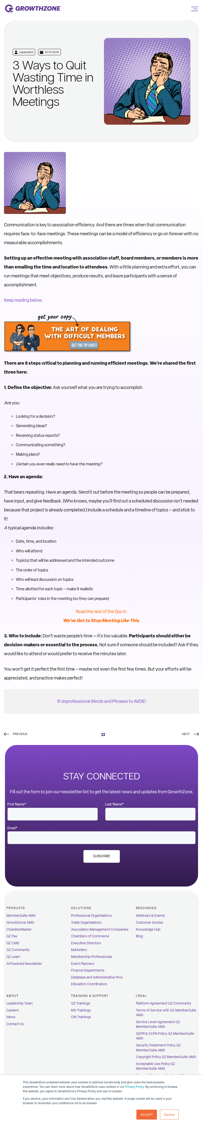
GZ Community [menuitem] (17, 950)
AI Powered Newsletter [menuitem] (24, 964)
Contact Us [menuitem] (15, 1024)
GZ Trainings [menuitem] (80, 1003)
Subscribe (101, 856)
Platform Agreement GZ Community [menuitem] (163, 1003)
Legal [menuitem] (141, 996)
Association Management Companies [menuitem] (99, 929)
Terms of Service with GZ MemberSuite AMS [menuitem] (166, 1012)
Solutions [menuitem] (81, 908)
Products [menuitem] (15, 908)
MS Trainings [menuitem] (81, 1010)
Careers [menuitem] (12, 1010)
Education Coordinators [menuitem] (89, 984)
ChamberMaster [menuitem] (19, 929)
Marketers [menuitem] (79, 950)
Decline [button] (169, 1114)
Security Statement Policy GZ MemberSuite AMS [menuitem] (158, 1047)
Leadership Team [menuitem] (19, 1003)
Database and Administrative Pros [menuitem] (97, 977)
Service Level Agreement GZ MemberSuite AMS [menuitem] (158, 1024)
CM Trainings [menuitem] (81, 1017)
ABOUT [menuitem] (12, 996)
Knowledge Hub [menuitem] (148, 929)
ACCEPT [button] (147, 1114)
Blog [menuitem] (139, 936)
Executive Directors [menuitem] (86, 943)
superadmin (26, 52)
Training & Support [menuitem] (90, 996)
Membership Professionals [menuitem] (91, 957)
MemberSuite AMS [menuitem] (21, 916)
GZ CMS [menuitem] (12, 943)
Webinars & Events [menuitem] (150, 916)
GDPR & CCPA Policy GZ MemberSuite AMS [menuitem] (165, 1036)
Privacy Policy (134, 1086)
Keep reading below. (23, 300)
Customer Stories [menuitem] (149, 922)
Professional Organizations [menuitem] (91, 916)
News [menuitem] (10, 1017)
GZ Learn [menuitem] (13, 957)
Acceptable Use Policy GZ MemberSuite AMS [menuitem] (155, 1066)
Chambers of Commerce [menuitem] (90, 936)
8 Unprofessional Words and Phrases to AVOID (101, 701)
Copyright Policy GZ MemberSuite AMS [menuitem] (166, 1057)
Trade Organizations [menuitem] (86, 922)
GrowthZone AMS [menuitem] (20, 922)
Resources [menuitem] (146, 908)
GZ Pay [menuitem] (11, 936)
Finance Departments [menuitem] (87, 970)
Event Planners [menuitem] (82, 964)
